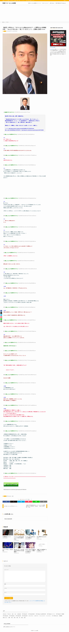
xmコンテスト (31, 615)
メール (5, 588)
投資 (14, 617)
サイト (5, 592)
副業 (9, 617)
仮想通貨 (60, 615)
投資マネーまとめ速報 (9, 3)
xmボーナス (36, 615)
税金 (22, 617)
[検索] (65, 0)
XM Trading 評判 (18, 615)
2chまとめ (9, 496)
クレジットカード (42, 615)
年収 (12, 617)
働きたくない (5, 617)
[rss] (64, 0)
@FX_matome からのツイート (9, 626)
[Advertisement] (34, 13)
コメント (6, 569)
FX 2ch (5, 31)
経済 (12, 496)
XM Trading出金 (11, 615)
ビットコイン (48, 615)
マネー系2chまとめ (55, 615)
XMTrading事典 (52, 47)
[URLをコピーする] (43, 502)
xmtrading (51, 49)
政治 (17, 617)
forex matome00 (8, 518)
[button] (6, 502)
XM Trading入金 (5, 615)
